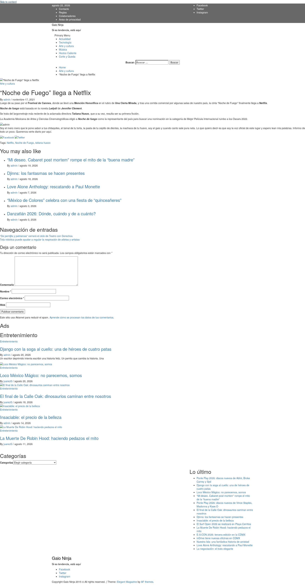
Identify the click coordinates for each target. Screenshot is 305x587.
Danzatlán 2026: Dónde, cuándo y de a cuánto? (51, 213)
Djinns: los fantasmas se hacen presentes (46, 173)
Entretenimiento (9, 341)
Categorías (6, 462)
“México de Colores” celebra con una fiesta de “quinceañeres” (64, 200)
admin (7, 99)
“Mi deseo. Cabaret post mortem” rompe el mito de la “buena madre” (70, 159)
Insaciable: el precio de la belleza (30, 417)
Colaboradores (67, 16)
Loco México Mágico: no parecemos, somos (41, 375)
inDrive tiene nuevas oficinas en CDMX (218, 538)
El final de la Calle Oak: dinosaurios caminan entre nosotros (55, 396)
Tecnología (65, 42)
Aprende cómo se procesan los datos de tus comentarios (81, 317)
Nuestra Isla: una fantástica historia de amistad (223, 541)
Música (63, 49)
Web (2, 305)
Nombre (5, 291)
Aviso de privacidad (70, 19)
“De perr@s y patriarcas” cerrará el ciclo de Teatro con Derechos (36, 236)
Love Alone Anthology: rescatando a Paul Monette (53, 186)
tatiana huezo (42, 142)
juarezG (8, 381)
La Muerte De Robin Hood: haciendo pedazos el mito (49, 438)
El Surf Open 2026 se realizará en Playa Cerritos (224, 524)
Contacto (64, 9)
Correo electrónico (12, 298)
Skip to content (8, 2)
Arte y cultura (66, 46)
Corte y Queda (67, 56)
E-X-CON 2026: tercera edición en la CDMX (221, 534)
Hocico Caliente (67, 53)
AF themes (147, 581)
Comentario (7, 284)
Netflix (10, 142)
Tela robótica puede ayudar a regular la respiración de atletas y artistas (40, 239)
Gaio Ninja (58, 24)
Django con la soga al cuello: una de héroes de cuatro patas (55, 349)
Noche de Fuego (24, 142)
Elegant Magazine (127, 581)
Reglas (63, 12)
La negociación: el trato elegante (215, 548)
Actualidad (65, 39)
